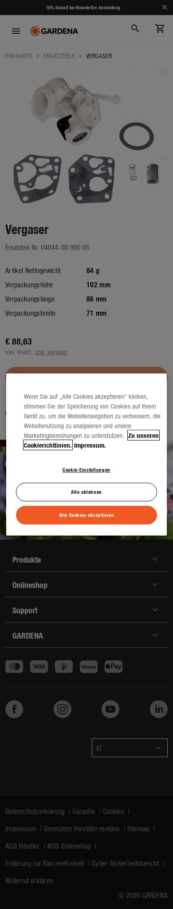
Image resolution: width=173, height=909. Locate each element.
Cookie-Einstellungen (86, 469)
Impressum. (90, 445)
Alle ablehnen (86, 492)
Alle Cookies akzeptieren (86, 514)
